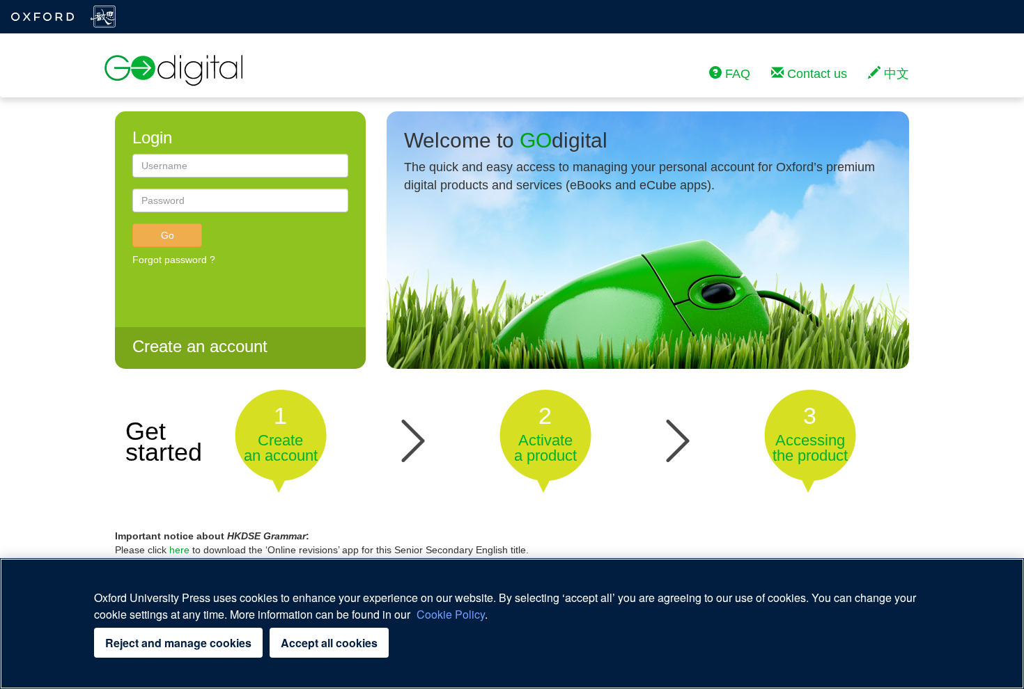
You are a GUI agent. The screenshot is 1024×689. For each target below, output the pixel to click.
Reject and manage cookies (178, 643)
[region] (512, 623)
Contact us (815, 74)
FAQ (736, 74)
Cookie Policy (451, 614)
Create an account (199, 346)
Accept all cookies (329, 643)
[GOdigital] (174, 72)
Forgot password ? (173, 259)
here (179, 549)
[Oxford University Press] (43, 17)
